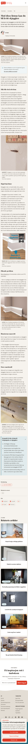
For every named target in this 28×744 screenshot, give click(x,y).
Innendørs (10, 11)
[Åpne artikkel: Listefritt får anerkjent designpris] (14, 599)
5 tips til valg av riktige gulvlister (14, 541)
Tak (14, 11)
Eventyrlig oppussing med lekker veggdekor (14, 587)
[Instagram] (9, 717)
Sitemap (3, 710)
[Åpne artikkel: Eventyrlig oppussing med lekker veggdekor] (14, 576)
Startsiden (3, 11)
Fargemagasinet (19, 708)
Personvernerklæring (5, 706)
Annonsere (3, 704)
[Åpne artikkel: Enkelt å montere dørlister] (14, 553)
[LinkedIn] (19, 717)
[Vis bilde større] (14, 47)
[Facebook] (6, 717)
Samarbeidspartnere (5, 702)
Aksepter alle (14, 740)
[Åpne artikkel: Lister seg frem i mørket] (14, 621)
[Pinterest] (15, 717)
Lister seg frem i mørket (13, 632)
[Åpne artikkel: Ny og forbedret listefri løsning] (14, 644)
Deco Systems (5, 274)
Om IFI (2, 698)
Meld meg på (22, 683)
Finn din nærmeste (19, 702)
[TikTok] (12, 717)
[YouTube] (22, 717)
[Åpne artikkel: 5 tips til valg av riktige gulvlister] (14, 530)
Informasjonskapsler (5, 708)
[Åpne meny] (25, 2)
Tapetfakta (17, 712)
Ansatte (2, 700)
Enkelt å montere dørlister (14, 564)
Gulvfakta (17, 710)
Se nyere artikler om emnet (10, 71)
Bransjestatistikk (19, 700)
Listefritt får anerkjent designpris (14, 609)
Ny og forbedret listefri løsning (14, 655)
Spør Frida (17, 698)
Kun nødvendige (14, 732)
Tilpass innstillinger (14, 736)
